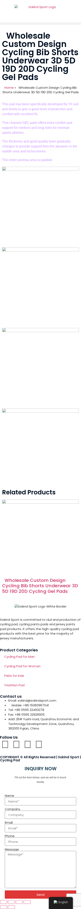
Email (9, 822)
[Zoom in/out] (3, 902)
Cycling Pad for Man (19, 656)
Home (9, 87)
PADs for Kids (14, 675)
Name (9, 795)
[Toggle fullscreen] (11, 902)
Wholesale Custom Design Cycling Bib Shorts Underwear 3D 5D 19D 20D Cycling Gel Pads (40, 585)
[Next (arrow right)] (11, 907)
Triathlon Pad (14, 685)
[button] (40, 24)
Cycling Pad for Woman (22, 666)
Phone (10, 835)
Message (12, 849)
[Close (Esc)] (27, 902)
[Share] (19, 902)
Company (12, 809)
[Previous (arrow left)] (3, 907)
